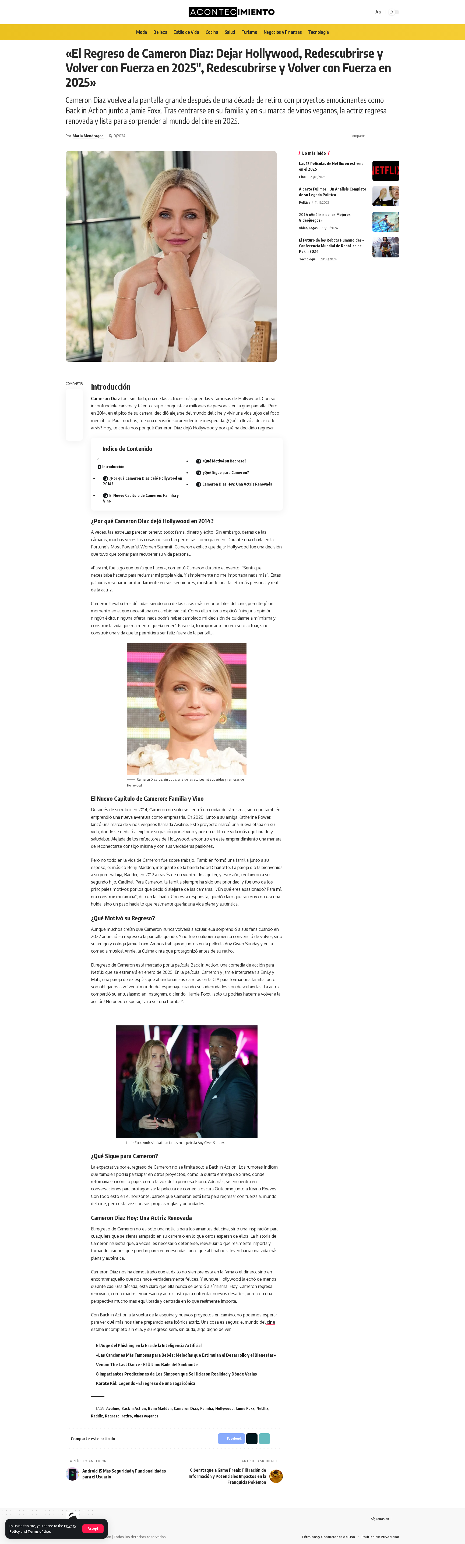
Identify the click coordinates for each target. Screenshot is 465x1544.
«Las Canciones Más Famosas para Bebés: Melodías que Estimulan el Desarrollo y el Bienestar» (186, 1355)
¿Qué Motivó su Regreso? (224, 461)
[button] (387, 136)
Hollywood (224, 1408)
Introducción (113, 466)
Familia (206, 1408)
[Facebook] (396, 1519)
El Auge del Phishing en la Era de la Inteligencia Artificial (149, 1345)
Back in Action (133, 1408)
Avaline (112, 1408)
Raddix (97, 1416)
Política (304, 202)
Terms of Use (39, 1531)
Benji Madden (160, 1408)
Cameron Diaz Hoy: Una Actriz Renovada (237, 484)
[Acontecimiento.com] (232, 12)
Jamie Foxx (245, 1408)
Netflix (262, 1408)
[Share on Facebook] (370, 136)
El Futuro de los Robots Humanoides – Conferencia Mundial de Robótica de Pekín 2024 (331, 246)
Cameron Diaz (105, 398)
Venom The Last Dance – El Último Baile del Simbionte (147, 1364)
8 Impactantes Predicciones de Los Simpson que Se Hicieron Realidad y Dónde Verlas (176, 1374)
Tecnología (307, 259)
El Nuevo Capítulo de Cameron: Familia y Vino (141, 498)
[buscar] (369, 12)
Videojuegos (308, 228)
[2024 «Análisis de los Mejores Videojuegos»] (385, 222)
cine (270, 1322)
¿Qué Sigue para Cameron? (225, 472)
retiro (127, 1416)
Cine (302, 177)
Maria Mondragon (88, 135)
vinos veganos (146, 1416)
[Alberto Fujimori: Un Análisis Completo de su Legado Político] (385, 196)
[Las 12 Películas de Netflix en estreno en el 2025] (385, 171)
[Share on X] (379, 136)
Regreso (112, 1416)
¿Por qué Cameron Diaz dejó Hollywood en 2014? (142, 481)
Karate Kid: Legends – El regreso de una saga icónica (145, 1383)
